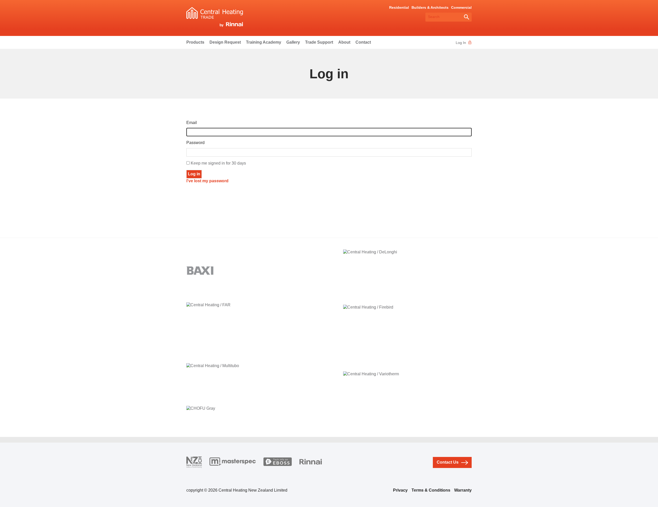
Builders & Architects (430, 7)
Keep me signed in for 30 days (218, 163)
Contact (363, 42)
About (344, 42)
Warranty (463, 490)
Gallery (293, 42)
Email (191, 122)
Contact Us (448, 462)
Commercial (461, 7)
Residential (399, 7)
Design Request (225, 42)
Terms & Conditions (431, 490)
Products (195, 42)
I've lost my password (207, 181)
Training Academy (263, 42)
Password (195, 142)
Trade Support (319, 42)
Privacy (400, 490)
